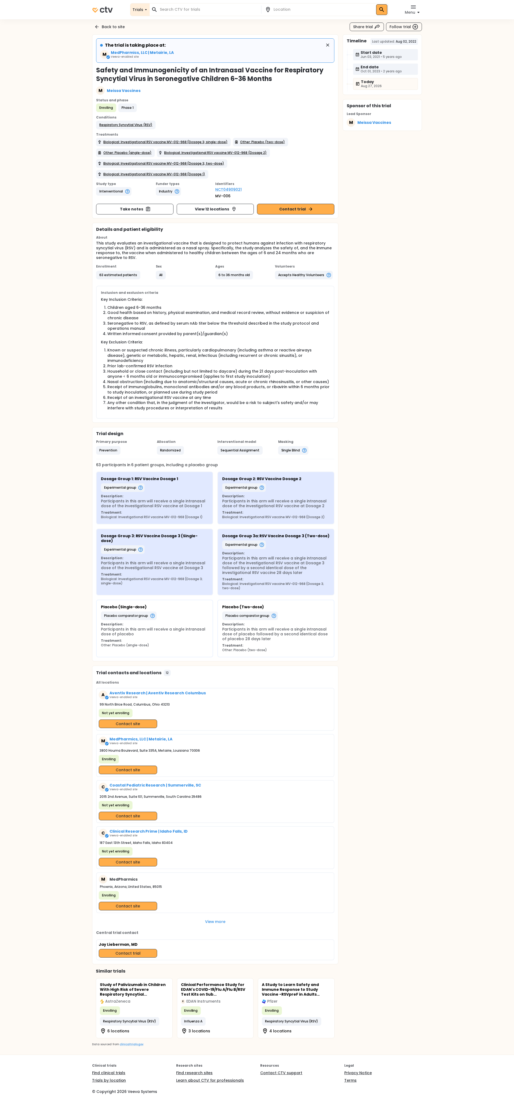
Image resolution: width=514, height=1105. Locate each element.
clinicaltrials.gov (131, 1044)
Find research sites (194, 1072)
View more (215, 921)
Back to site (113, 26)
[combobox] (208, 9)
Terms (350, 1080)
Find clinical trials (108, 1072)
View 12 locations (212, 209)
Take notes (131, 209)
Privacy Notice (358, 1072)
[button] (126, 125)
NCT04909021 (228, 189)
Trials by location (109, 1080)
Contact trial (292, 209)
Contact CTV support (281, 1072)
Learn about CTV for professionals (210, 1080)
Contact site (128, 723)
